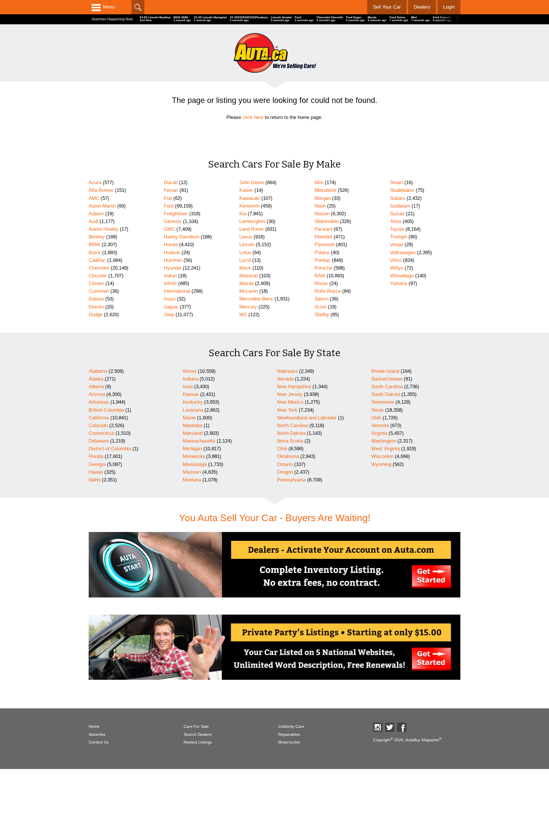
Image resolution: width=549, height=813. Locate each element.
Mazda (246, 283)
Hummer (173, 260)
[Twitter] (389, 727)
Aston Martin (102, 206)
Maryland (192, 433)
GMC (169, 229)
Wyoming (381, 464)
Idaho (94, 480)
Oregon (285, 472)
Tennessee (382, 402)
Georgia (97, 464)
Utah (376, 418)
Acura (95, 182)
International (177, 291)
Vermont (380, 425)
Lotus (245, 252)
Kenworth (249, 206)
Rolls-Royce (328, 291)
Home (94, 726)
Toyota (397, 229)
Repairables (289, 734)
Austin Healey (103, 229)
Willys (396, 268)
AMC (94, 198)
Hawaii (96, 472)
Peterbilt (323, 237)
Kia (242, 213)
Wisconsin (382, 456)
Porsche (323, 268)
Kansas (191, 394)
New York (287, 410)
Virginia (379, 433)
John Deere (251, 182)
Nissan (322, 213)
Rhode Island (385, 371)
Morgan (323, 198)
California (99, 418)
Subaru (397, 198)
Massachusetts (199, 441)
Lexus (245, 237)
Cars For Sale (196, 726)
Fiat (168, 198)
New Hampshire (294, 386)
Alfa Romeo (101, 190)
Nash (320, 206)
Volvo (396, 260)
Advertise (97, 734)
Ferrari (171, 190)
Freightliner (176, 213)
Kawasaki (249, 198)
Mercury (248, 307)
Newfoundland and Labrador (307, 418)
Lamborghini (252, 221)
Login (449, 7)
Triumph (398, 237)
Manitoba (192, 425)
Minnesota (194, 456)
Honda (171, 244)
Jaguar (171, 307)
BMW (94, 244)
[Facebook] (401, 727)
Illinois (189, 371)
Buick (95, 252)
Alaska (96, 379)
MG (243, 314)
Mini (319, 182)
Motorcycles (289, 742)
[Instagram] (377, 727)
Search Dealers (198, 734)
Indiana (190, 379)
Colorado (98, 425)
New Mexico (290, 402)
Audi (93, 221)
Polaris (322, 252)
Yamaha (398, 283)
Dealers (422, 7)
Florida (96, 456)
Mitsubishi (325, 190)
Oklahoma (288, 456)
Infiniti (170, 283)
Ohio (282, 448)
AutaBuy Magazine (422, 740)
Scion (321, 307)
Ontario (285, 464)
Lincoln (246, 244)
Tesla (395, 221)
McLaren (248, 291)
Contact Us (99, 742)
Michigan (192, 448)
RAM (320, 275)
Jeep (169, 314)
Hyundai (172, 268)
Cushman (99, 291)
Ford (169, 206)
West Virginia (385, 448)
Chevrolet (99, 268)
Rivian (321, 283)
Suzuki (397, 213)
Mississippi (195, 464)
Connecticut (101, 433)
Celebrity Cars (291, 726)
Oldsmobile (327, 221)
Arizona (97, 394)
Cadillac (97, 260)
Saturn (322, 299)
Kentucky (193, 402)
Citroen (96, 283)
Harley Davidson (181, 237)
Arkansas (99, 402)
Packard (323, 229)
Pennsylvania (291, 480)
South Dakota (385, 394)
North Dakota (291, 433)
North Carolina (292, 425)
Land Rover (251, 229)
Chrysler (98, 275)
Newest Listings (198, 742)
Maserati (248, 275)
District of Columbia (110, 448)
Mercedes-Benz (256, 299)
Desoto (96, 307)
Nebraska (287, 371)
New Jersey (290, 394)
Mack (245, 268)
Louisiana (193, 410)
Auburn (96, 213)
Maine (189, 418)
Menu (109, 7)
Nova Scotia (290, 441)
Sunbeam (400, 206)
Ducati (171, 182)
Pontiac (323, 260)
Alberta (96, 386)
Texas (377, 410)
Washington (383, 441)
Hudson (172, 252)
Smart (396, 182)
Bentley (97, 237)
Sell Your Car (387, 7)
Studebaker (402, 190)
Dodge (95, 314)
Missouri (192, 472)
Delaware (99, 441)
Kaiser (246, 190)
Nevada (285, 379)
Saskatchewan (386, 379)
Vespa (396, 244)
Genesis (173, 221)
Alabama (98, 371)
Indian (170, 275)
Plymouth (325, 244)
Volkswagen (402, 252)
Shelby (322, 314)
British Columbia (106, 410)
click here (252, 117)
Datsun (96, 299)
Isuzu (170, 299)
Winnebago (402, 275)
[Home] (274, 52)
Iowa (188, 386)
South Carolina (387, 386)
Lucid (245, 260)
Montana (192, 480)
